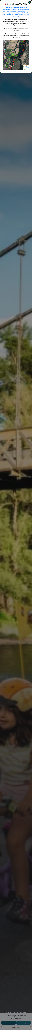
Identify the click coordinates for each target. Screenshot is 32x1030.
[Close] (29, 2)
